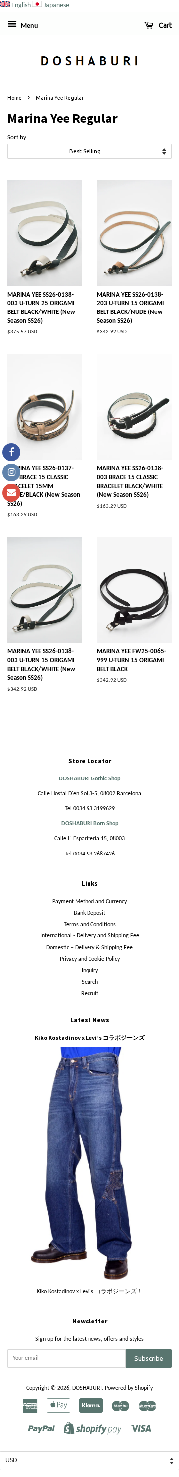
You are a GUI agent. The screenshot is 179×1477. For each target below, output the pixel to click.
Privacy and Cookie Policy (90, 959)
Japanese (56, 5)
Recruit (89, 994)
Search (90, 982)
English (21, 5)
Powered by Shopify (129, 1388)
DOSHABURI (87, 1388)
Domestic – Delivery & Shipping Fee (89, 948)
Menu (28, 26)
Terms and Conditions (90, 925)
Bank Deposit (89, 913)
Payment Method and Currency (89, 902)
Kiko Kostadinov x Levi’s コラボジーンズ (90, 1037)
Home (14, 98)
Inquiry (90, 971)
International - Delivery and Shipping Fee (89, 936)
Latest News (89, 1020)
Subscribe (148, 1358)
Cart (164, 25)
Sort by (16, 138)
